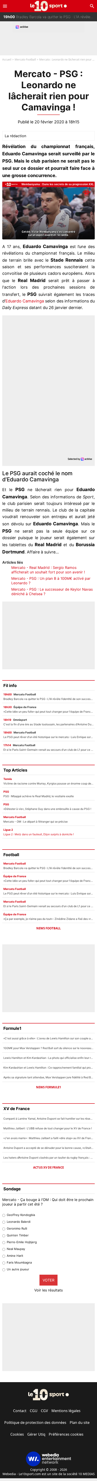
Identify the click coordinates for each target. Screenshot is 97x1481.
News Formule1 (48, 1087)
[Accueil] (48, 6)
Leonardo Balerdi (18, 1221)
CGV (44, 1410)
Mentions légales (66, 1410)
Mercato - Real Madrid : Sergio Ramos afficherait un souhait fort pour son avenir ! (48, 569)
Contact (19, 1410)
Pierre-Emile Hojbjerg (22, 1242)
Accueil (6, 59)
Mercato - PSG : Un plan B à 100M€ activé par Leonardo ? (50, 580)
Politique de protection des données (35, 1422)
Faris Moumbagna (19, 1262)
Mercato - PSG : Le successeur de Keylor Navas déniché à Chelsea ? (52, 591)
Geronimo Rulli (17, 1228)
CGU (33, 1410)
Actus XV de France (48, 1167)
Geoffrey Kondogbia (21, 1215)
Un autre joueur (18, 1269)
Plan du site (80, 1422)
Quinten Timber (18, 1235)
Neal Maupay (16, 1249)
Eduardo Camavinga (24, 301)
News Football (48, 928)
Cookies (17, 1434)
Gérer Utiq (36, 1434)
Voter (48, 1280)
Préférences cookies (66, 1434)
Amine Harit (15, 1255)
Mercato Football (25, 59)
